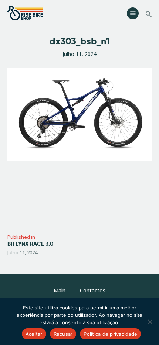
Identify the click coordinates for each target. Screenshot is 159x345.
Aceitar (34, 334)
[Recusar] (149, 321)
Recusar (63, 334)
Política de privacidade (110, 334)
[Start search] (149, 14)
